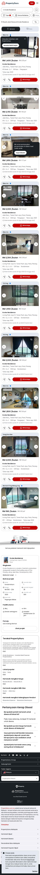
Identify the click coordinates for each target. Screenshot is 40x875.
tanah (34, 647)
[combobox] (19, 10)
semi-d (21, 647)
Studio (5, 691)
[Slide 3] (18, 55)
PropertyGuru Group (8, 760)
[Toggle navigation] (37, 3)
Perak (9, 672)
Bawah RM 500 (7, 681)
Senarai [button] (12, 29)
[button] (10, 575)
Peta (30, 29)
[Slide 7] (24, 55)
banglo (26, 647)
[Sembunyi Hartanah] (31, 39)
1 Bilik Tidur (12, 691)
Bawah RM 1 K (18, 681)
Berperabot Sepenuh (9, 700)
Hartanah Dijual (6, 834)
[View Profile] (20, 35)
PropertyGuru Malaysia (9, 829)
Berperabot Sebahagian (24, 700)
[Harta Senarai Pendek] (35, 39)
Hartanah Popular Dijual (9, 848)
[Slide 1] (15, 55)
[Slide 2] (16, 55)
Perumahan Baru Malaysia (10, 843)
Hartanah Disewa (7, 839)
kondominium (7, 647)
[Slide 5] (21, 55)
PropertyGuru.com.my (8, 808)
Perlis (4, 672)
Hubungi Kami (6, 764)
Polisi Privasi (30, 859)
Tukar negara (6, 769)
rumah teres (26, 646)
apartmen (15, 647)
